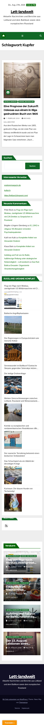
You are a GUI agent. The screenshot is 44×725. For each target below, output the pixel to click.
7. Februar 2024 (13, 118)
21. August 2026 (15, 621)
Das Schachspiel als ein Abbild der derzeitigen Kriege (19, 462)
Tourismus (24, 610)
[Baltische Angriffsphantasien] (13, 325)
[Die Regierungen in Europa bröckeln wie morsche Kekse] (13, 352)
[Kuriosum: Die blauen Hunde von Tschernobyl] (13, 503)
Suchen (8, 158)
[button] (41, 36)
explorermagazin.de (12, 185)
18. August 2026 (15, 648)
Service (17, 708)
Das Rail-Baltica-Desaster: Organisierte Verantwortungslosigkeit (22, 265)
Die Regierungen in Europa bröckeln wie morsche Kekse (21, 339)
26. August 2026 (15, 567)
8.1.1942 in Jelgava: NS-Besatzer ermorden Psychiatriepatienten (21, 228)
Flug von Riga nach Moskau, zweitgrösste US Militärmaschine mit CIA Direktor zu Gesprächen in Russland (21, 287)
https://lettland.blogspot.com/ (16, 196)
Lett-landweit (22, 12)
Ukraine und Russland (26, 101)
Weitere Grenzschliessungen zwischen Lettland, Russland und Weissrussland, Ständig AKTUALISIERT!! (21, 399)
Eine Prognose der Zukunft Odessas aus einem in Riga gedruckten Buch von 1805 (21, 110)
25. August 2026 (15, 594)
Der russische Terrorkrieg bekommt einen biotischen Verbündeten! (21, 454)
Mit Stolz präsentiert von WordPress (15, 699)
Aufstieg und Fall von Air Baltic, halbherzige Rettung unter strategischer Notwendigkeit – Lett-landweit (20, 258)
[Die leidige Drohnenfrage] (13, 385)
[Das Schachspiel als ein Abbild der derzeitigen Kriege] (13, 475)
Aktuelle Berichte (10, 101)
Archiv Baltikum (26, 637)
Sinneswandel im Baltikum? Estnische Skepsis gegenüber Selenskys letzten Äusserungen (20, 367)
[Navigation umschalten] (22, 36)
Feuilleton (25, 583)
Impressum (25, 708)
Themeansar (23, 702)
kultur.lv (7, 190)
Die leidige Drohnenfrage (15, 373)
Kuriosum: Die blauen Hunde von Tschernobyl (18, 490)
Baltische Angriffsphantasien (16, 313)
